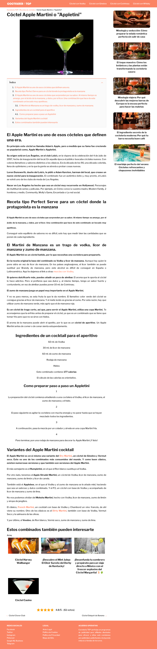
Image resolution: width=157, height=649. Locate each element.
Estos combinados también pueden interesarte (36, 122)
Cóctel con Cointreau (119, 3)
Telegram (10, 643)
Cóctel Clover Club (17, 615)
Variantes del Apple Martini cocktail (31, 118)
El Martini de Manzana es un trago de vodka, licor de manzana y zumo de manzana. (56, 105)
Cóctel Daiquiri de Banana (93, 615)
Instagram (11, 635)
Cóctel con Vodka (77, 3)
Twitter (10, 632)
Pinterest (10, 638)
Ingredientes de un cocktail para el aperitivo (35, 110)
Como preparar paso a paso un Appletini (37, 114)
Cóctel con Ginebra (98, 3)
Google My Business (15, 641)
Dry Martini (66, 456)
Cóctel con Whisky (141, 3)
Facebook (11, 629)
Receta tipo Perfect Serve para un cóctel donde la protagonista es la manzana (50, 91)
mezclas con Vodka (63, 271)
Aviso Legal (47, 629)
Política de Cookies (50, 632)
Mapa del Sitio (48, 638)
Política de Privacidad (51, 635)
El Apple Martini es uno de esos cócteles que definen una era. (42, 87)
